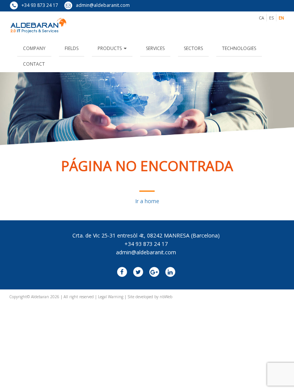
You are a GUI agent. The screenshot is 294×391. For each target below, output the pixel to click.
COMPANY (34, 48)
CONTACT (34, 64)
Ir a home (147, 201)
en (281, 18)
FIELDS (71, 48)
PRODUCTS (110, 48)
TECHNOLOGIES (239, 48)
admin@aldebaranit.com (102, 5)
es (271, 18)
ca (261, 18)
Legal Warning (110, 296)
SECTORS (193, 48)
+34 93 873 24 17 (39, 5)
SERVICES (155, 48)
